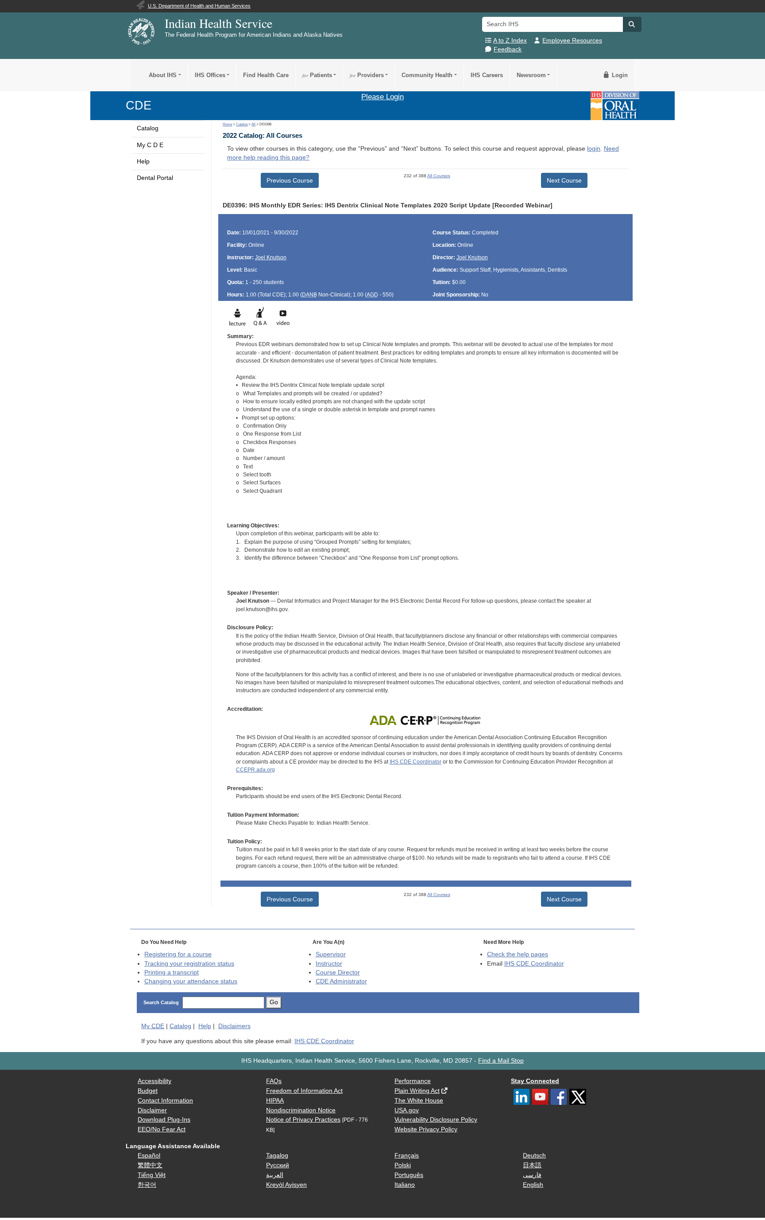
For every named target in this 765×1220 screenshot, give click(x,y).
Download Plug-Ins (164, 1119)
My (152, 1026)
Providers (367, 75)
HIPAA (275, 1100)
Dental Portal (155, 178)
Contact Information (165, 1100)
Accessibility (154, 1081)
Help (143, 161)
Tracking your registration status (189, 963)
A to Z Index (510, 40)
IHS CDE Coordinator (415, 762)
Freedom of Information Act (304, 1090)
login (593, 148)
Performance (412, 1081)
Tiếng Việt (152, 1175)
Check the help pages (517, 954)
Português (408, 1175)
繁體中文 (150, 1165)
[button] (632, 24)
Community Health (427, 75)
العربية (274, 1175)
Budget (148, 1090)
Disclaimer (152, 1110)
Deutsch (534, 1155)
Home (227, 124)
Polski (402, 1165)
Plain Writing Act (417, 1090)
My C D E (150, 145)
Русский (277, 1165)
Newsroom (531, 75)
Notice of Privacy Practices (303, 1119)
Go (274, 1002)
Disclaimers (234, 1026)
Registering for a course (178, 954)
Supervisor (331, 954)
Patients (317, 75)
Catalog (147, 128)
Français (406, 1155)
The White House (418, 1100)
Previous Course (290, 180)
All (253, 124)
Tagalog (277, 1155)
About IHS (163, 75)
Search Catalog (161, 1002)
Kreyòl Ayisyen (286, 1184)
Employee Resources (572, 40)
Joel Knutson (270, 257)
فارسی (532, 1175)
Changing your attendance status (190, 981)
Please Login (382, 96)
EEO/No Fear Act (161, 1129)
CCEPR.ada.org (255, 770)
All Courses (438, 175)
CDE (138, 105)
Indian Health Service (218, 23)
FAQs (274, 1081)
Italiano (404, 1184)
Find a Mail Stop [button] (501, 1060)
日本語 (532, 1165)
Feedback (508, 49)
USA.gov (406, 1110)
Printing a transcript (171, 972)
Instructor (329, 963)
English (533, 1184)
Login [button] (619, 75)
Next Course (564, 180)
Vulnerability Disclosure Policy (435, 1119)
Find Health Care (266, 75)
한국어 (147, 1184)
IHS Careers (487, 75)
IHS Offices (210, 75)
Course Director (338, 972)
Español (149, 1155)
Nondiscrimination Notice (301, 1110)
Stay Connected (535, 1081)
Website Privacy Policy (425, 1129)
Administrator (341, 981)
